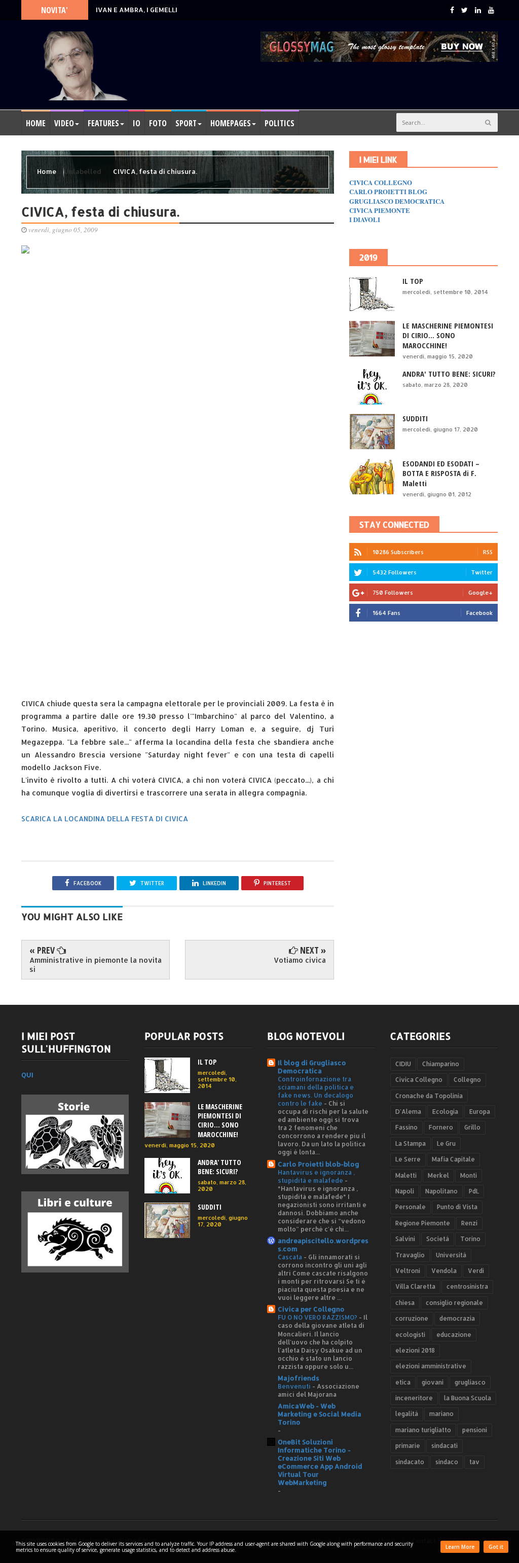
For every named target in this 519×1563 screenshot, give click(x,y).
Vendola (444, 1271)
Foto (158, 123)
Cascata (291, 1257)
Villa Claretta (415, 1286)
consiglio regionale (454, 1302)
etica (403, 1382)
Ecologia (445, 1111)
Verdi (476, 1271)
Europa (479, 1111)
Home (36, 123)
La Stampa (410, 1143)
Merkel (438, 1175)
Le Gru (446, 1143)
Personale (410, 1207)
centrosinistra (467, 1286)
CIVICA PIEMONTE (379, 210)
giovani (432, 1382)
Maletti (406, 1175)
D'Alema (408, 1111)
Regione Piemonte (422, 1223)
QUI (27, 1075)
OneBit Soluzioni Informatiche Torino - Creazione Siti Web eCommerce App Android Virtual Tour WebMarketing (320, 1462)
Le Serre (408, 1159)
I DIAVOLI (364, 219)
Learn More (460, 1546)
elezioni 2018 (415, 1350)
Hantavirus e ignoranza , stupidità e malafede (316, 1176)
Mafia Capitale (453, 1159)
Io (136, 123)
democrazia (457, 1318)
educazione (453, 1334)
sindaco (446, 1462)
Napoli (404, 1191)
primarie (407, 1445)
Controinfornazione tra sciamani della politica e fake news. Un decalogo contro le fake (316, 1091)
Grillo (472, 1127)
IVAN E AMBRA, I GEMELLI (136, 10)
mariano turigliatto (423, 1430)
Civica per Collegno (311, 1309)
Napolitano (441, 1191)
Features (103, 123)
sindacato (409, 1462)
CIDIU (403, 1064)
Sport (186, 123)
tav (474, 1462)
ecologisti (410, 1334)
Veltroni (407, 1271)
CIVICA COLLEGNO (380, 182)
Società (437, 1239)
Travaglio (410, 1255)
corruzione (411, 1318)
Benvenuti (295, 1386)
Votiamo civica (300, 960)
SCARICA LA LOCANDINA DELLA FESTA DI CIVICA (104, 818)
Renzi (469, 1223)
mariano (441, 1413)
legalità (406, 1413)
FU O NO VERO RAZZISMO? (318, 1317)
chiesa (405, 1302)
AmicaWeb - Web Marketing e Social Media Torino (319, 1414)
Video (64, 123)
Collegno (467, 1079)
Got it (496, 1546)
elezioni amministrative (430, 1366)
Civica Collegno (418, 1079)
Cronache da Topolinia (429, 1096)
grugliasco (470, 1382)
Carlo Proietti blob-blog (318, 1164)
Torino (470, 1239)
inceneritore (414, 1398)
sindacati (444, 1445)
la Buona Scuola (467, 1398)
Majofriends (298, 1378)
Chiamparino (440, 1064)
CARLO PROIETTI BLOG (388, 191)
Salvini (405, 1239)
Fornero (441, 1127)
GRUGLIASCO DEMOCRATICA (396, 201)
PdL (474, 1191)
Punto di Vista (457, 1207)
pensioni (474, 1430)
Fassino (406, 1127)
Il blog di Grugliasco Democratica (312, 1067)
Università (451, 1255)
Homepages (230, 123)
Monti (468, 1175)
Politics (279, 123)
